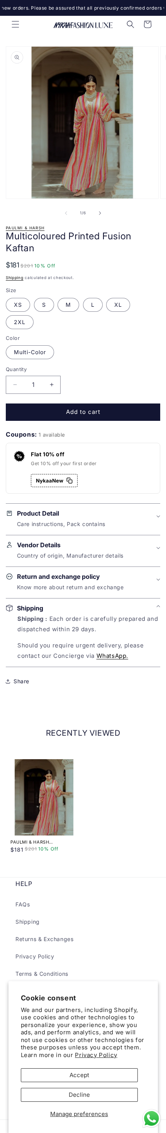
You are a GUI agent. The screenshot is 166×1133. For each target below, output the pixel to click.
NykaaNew (49, 480)
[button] (15, 24)
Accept (79, 1075)
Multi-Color (30, 352)
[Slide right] (99, 213)
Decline (79, 1094)
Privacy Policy (96, 1055)
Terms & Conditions (41, 973)
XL (118, 304)
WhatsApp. (112, 655)
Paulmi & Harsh (25, 227)
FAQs (22, 904)
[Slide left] (66, 213)
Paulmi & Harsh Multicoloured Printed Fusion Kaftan (40, 842)
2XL (19, 322)
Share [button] (21, 681)
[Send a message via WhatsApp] (151, 1118)
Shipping (15, 277)
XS (18, 304)
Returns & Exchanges (44, 939)
